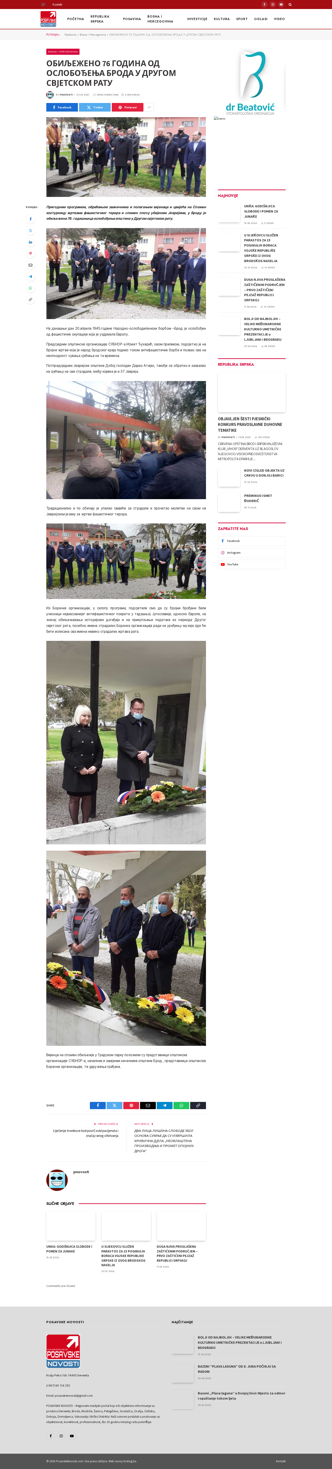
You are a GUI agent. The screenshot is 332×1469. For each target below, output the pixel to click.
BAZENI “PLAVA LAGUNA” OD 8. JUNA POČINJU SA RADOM (237, 1369)
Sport (242, 19)
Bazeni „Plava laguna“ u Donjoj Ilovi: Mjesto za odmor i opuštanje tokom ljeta (241, 1396)
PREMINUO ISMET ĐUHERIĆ (258, 498)
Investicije (197, 19)
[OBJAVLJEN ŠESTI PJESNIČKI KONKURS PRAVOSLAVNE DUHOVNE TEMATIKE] (252, 392)
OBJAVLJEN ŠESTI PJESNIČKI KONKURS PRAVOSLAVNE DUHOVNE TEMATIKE (250, 424)
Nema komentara (108, 94)
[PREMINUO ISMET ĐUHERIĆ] (229, 502)
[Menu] (43, 4)
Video (279, 19)
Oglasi (261, 19)
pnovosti (66, 94)
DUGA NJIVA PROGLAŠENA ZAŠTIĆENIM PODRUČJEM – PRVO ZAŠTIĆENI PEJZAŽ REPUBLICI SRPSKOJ (177, 1253)
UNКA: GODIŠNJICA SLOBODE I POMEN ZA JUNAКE (69, 1248)
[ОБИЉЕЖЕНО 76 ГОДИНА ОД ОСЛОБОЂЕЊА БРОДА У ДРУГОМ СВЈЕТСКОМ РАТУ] (126, 157)
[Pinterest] (30, 253)
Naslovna (70, 34)
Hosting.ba (129, 1461)
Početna (75, 19)
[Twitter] (30, 230)
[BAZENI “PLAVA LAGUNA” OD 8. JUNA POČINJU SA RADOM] (183, 1373)
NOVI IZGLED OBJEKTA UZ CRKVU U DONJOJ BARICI (264, 473)
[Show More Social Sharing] (149, 107)
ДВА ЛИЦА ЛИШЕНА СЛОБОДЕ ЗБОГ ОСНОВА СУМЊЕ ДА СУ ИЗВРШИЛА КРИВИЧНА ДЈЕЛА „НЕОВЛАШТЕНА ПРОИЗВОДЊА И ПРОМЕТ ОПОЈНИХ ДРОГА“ (164, 1141)
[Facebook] (30, 219)
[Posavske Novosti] (48, 19)
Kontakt (57, 4)
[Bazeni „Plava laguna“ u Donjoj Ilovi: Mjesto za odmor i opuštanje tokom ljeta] (183, 1400)
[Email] (30, 265)
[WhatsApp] (30, 287)
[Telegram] (30, 276)
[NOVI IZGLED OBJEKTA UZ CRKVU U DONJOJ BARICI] (229, 477)
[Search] (290, 4)
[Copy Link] (30, 299)
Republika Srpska (100, 19)
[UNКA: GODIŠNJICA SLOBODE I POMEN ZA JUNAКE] (71, 1226)
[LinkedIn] (30, 242)
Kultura (222, 19)
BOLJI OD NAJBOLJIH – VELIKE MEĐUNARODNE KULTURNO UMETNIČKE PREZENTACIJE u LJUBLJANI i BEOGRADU (262, 329)
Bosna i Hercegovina (160, 19)
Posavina (132, 19)
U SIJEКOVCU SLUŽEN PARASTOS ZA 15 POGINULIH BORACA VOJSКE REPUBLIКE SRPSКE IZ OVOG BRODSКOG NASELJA (123, 1255)
